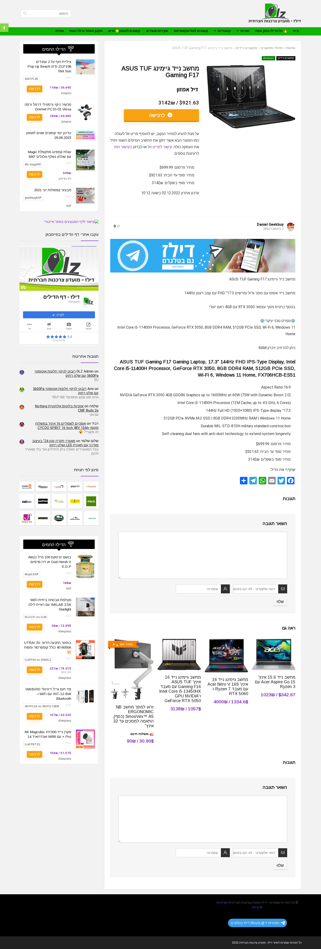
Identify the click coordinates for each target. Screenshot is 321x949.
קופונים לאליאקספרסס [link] (191, 31)
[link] (4, 27)
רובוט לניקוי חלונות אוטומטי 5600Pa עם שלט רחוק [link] (66, 373)
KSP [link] (68, 206)
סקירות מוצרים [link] (157, 31)
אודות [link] (59, 31)
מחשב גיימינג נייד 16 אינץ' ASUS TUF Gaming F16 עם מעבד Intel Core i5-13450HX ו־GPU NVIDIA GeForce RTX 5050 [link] (180, 689)
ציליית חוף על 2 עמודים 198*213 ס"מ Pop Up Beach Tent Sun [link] (49, 66)
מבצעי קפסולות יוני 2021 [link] (52, 190)
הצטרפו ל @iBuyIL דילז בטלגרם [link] (255, 923)
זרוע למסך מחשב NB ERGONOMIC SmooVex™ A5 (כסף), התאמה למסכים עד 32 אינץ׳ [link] (133, 716)
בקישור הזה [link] (123, 147)
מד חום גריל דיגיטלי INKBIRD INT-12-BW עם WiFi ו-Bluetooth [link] (48, 693)
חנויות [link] (244, 31)
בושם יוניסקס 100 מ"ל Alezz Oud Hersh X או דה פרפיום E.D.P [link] (49, 561)
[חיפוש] (25, 14)
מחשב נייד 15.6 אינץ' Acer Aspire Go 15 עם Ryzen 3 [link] (275, 682)
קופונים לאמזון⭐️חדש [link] (124, 31)
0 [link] (115, 226)
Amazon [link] (268, 58)
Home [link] (290, 48)
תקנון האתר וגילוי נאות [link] (86, 31)
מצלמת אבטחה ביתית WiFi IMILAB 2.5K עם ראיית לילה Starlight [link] (49, 604)
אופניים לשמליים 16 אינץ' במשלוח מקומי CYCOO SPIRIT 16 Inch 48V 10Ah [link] (66, 425)
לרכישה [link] (157, 115)
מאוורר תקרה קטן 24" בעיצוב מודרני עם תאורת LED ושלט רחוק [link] (65, 443)
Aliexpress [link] (64, 631)
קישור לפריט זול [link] (160, 147)
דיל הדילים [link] (65, 178)
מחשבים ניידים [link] (246, 48)
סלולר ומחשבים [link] (271, 48)
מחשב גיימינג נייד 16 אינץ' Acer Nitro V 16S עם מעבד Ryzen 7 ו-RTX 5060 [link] (227, 686)
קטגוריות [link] (224, 31)
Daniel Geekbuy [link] (270, 224)
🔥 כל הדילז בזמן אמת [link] (271, 31)
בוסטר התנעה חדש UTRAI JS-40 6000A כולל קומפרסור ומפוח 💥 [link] (47, 647)
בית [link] (296, 31)
